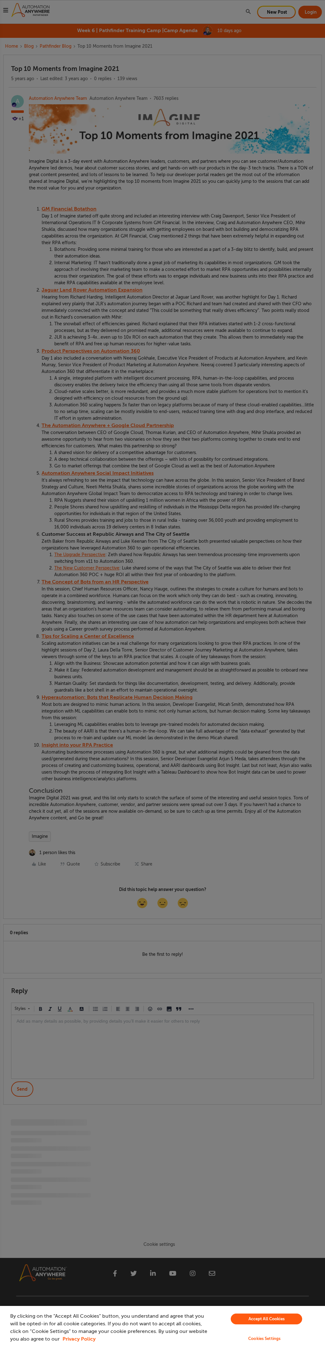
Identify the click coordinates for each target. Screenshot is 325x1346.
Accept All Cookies (267, 1318)
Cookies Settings (264, 1338)
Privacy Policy (79, 1339)
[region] (162, 1326)
